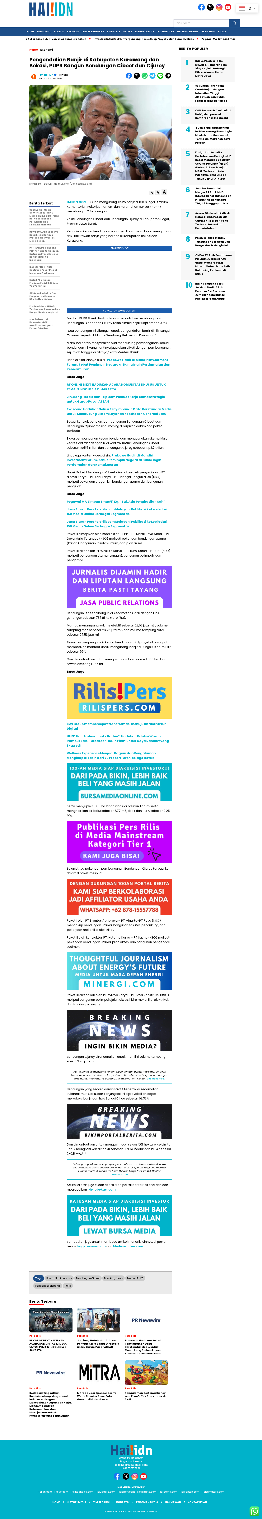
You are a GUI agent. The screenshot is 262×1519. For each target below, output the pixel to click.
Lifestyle (113, 31)
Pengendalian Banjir (47, 1286)
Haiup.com (61, 1492)
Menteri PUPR (135, 1278)
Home (30, 31)
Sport (127, 31)
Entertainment (93, 31)
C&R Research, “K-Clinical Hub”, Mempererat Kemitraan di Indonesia (213, 114)
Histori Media (76, 1502)
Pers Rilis (208, 31)
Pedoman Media (147, 1502)
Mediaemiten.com (128, 1246)
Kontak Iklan (197, 1502)
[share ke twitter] (138, 77)
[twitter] (211, 9)
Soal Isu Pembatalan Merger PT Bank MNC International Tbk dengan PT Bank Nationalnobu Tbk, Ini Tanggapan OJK (213, 196)
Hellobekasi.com (102, 1189)
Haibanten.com (189, 1492)
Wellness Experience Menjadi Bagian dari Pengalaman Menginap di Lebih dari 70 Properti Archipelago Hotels (111, 755)
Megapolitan (144, 31)
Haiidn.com (45, 1492)
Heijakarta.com (147, 1492)
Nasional (44, 31)
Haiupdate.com (105, 1492)
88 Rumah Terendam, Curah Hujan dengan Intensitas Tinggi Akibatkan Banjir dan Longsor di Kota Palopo (211, 93)
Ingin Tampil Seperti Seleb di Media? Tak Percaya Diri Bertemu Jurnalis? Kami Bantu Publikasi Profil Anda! (210, 291)
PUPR (68, 1286)
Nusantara (165, 31)
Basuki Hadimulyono (59, 1278)
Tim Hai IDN (46, 74)
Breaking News (113, 1278)
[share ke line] (161, 77)
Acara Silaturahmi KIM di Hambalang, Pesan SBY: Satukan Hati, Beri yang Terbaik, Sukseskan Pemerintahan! (212, 220)
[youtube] (229, 9)
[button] (151, 193)
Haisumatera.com (213, 1492)
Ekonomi (73, 31)
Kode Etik (122, 1502)
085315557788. (156, 1078)
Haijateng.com (168, 1492)
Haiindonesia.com (82, 1492)
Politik (59, 31)
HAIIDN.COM (77, 202)
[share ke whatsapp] (145, 77)
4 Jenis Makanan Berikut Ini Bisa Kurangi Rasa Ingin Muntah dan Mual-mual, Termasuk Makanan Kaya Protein (213, 135)
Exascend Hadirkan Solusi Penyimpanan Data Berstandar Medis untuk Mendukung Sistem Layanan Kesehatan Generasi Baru (119, 411)
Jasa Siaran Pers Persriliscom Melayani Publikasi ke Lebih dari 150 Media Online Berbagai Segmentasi (117, 511)
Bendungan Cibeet (88, 1278)
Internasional (187, 31)
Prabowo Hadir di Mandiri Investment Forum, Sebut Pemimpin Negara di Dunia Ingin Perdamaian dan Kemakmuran (114, 460)
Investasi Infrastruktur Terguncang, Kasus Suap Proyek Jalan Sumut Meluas (115, 39)
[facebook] (202, 9)
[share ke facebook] (130, 77)
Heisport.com (126, 1492)
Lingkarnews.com (91, 1246)
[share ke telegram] (153, 77)
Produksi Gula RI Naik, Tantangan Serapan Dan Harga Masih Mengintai (212, 241)
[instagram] (220, 9)
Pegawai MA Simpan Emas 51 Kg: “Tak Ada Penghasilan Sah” (212, 39)
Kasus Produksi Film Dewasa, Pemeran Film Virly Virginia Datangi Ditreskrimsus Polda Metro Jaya (211, 68)
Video (222, 31)
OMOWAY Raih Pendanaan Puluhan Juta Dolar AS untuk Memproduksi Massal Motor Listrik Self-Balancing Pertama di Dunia (213, 264)
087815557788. (119, 1174)
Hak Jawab (173, 1502)
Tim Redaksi (101, 1502)
